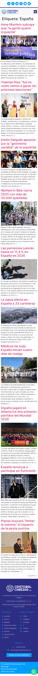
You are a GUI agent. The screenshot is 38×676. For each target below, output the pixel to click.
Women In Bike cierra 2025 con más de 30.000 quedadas (16, 194)
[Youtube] (25, 3)
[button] (35, 11)
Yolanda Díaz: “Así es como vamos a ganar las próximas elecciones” (18, 86)
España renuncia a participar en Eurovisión (18, 469)
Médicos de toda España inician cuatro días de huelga (16, 350)
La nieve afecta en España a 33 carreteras (18, 301)
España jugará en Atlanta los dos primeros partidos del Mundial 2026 (19, 413)
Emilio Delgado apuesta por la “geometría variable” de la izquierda (18, 143)
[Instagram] (13, 3)
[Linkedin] (29, 3)
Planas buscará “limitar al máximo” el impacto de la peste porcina (18, 524)
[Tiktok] (8, 3)
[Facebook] (17, 3)
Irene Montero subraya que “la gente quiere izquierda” (17, 28)
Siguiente (32, 576)
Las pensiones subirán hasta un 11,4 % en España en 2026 (17, 252)
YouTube (28, 601)
